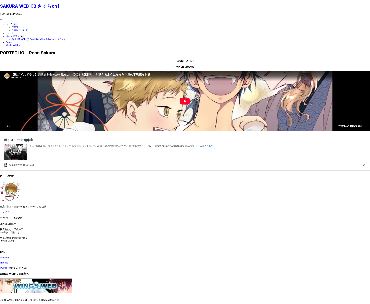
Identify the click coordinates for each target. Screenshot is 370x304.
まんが (9, 33)
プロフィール (18, 27)
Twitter (3, 267)
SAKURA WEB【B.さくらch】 (31, 6)
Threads (4, 262)
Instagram (5, 257)
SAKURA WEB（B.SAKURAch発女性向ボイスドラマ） (39, 39)
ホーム (9, 24)
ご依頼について (20, 30)
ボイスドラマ (13, 36)
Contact (9, 42)
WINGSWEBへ (13, 45)
